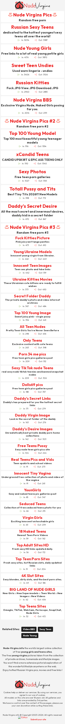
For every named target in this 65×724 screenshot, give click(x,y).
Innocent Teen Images (33, 265)
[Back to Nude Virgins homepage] (32, 684)
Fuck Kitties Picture (32, 238)
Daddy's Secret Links (32, 398)
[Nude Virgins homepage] (32, 5)
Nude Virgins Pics (32, 15)
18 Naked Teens (32, 531)
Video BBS (29, 629)
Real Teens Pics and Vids (32, 459)
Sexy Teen (45, 629)
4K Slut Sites (33, 575)
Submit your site (38, 719)
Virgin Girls (32, 517)
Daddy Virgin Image (32, 415)
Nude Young (30, 635)
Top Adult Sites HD (32, 545)
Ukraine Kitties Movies (32, 279)
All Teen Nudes (33, 326)
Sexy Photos (32, 171)
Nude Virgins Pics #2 (32, 121)
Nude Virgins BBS (32, 100)
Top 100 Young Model (32, 133)
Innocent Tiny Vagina (32, 473)
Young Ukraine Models (32, 252)
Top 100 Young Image (32, 313)
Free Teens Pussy (32, 446)
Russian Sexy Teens (32, 27)
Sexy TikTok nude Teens (32, 368)
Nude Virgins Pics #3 (32, 227)
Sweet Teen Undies (33, 65)
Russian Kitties (32, 82)
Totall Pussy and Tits (33, 189)
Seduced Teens (32, 504)
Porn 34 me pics (32, 354)
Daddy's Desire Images (32, 429)
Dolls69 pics (32, 384)
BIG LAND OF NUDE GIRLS (32, 589)
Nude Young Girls (32, 48)
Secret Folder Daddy (32, 296)
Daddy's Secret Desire (32, 206)
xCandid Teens (32, 154)
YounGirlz (32, 490)
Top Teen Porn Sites (32, 559)
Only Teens (32, 340)
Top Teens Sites (32, 606)
